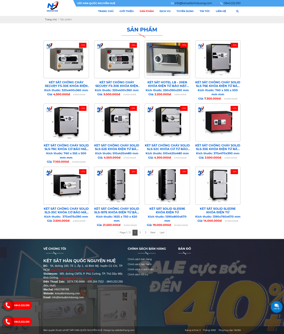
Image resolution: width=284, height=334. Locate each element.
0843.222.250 (22, 321)
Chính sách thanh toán (141, 269)
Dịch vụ (165, 11)
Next (153, 232)
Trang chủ (106, 11)
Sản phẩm (147, 11)
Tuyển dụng (185, 11)
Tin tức (205, 11)
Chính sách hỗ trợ (138, 274)
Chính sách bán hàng (140, 259)
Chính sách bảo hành (140, 264)
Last (162, 232)
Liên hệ (221, 11)
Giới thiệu (126, 11)
